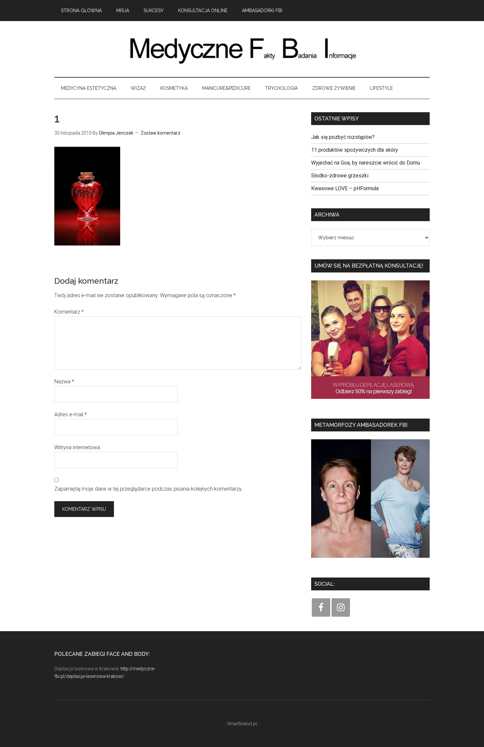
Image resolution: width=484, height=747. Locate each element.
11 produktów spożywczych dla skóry (354, 150)
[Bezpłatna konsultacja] (370, 401)
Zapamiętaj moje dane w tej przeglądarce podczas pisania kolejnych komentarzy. (148, 489)
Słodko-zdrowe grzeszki (339, 175)
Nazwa (64, 381)
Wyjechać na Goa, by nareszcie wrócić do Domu (365, 163)
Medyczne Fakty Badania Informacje (242, 49)
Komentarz (69, 312)
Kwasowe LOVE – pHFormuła (345, 188)
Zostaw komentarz (160, 133)
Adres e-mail (70, 414)
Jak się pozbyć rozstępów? (343, 137)
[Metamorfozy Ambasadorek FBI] (370, 560)
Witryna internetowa (77, 447)
